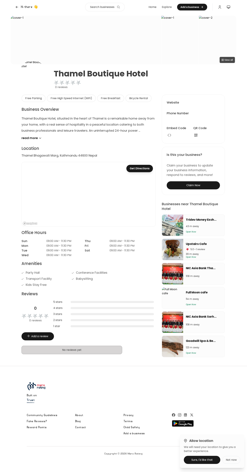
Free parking (33, 98)
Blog (78, 421)
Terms (128, 421)
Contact (80, 427)
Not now (231, 460)
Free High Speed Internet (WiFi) (71, 98)
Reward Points (37, 427)
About (79, 415)
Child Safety (132, 427)
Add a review (39, 336)
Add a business (134, 433)
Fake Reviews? (37, 421)
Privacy (129, 415)
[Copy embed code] (169, 135)
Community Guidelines (42, 415)
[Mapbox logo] (30, 223)
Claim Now (193, 185)
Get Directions (140, 168)
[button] (26, 7)
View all (228, 60)
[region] (89, 194)
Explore (167, 7)
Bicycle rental (138, 98)
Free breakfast (110, 98)
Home (152, 7)
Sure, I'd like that (202, 460)
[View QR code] (196, 135)
